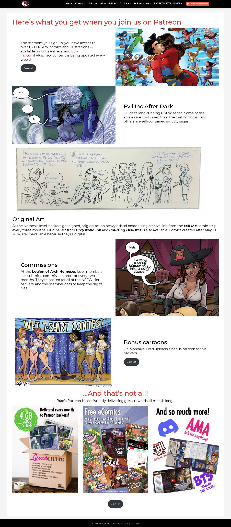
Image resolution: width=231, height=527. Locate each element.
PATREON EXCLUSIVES (167, 3)
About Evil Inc (108, 3)
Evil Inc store (141, 3)
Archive (124, 3)
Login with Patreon (198, 3)
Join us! (28, 68)
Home (69, 3)
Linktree (93, 3)
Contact (80, 3)
